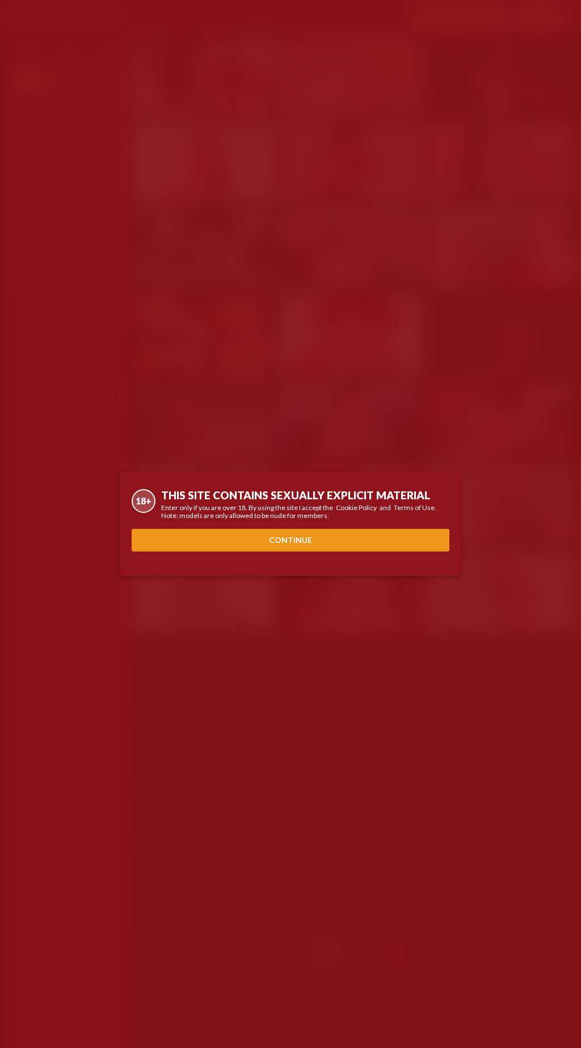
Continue (290, 540)
